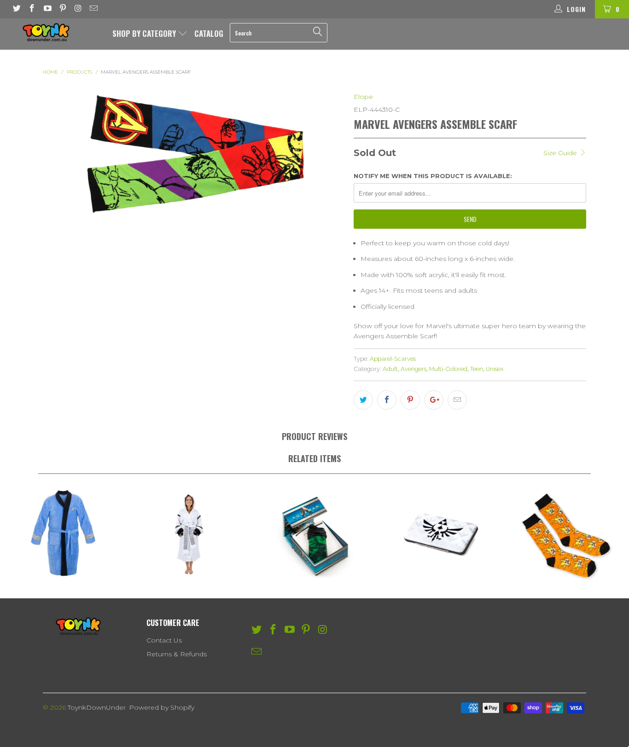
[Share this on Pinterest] (410, 400)
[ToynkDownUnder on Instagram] (77, 9)
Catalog (208, 33)
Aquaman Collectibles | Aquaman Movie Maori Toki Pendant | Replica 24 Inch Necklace (314, 534)
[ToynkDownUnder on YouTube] (47, 9)
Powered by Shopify (161, 707)
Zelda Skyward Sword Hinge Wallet (440, 534)
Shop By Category (145, 33)
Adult (390, 368)
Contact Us (164, 640)
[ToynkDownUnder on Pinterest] (62, 9)
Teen (476, 368)
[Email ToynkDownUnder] (93, 9)
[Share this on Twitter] (363, 400)
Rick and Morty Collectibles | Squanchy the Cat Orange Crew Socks (566, 534)
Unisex (495, 368)
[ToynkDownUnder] (55, 32)
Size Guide (561, 153)
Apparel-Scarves (393, 358)
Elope (363, 97)
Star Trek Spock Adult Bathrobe (62, 533)
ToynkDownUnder (97, 707)
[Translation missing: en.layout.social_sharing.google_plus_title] (433, 400)
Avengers (413, 368)
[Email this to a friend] (457, 400)
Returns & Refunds (176, 654)
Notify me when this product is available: (433, 176)
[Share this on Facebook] (386, 400)
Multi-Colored (448, 368)
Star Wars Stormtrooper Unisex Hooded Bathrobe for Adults (188, 534)
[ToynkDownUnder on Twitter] (16, 9)
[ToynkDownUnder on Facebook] (31, 9)
